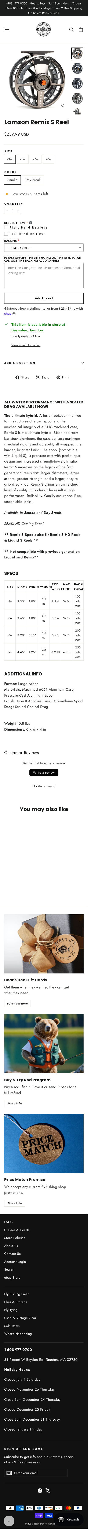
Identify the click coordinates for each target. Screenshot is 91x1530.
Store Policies (14, 1237)
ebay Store (12, 1277)
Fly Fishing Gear (16, 1294)
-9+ (48, 159)
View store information (25, 345)
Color (10, 172)
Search (9, 1269)
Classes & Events (16, 1230)
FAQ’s (8, 1222)
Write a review (44, 772)
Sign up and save (23, 1449)
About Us (11, 1245)
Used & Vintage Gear (20, 1317)
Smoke (12, 179)
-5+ (22, 159)
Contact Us (12, 1253)
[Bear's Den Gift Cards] (44, 943)
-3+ (9, 159)
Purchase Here (17, 1003)
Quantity (13, 203)
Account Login (15, 1261)
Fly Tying (11, 1309)
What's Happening (18, 1333)
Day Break (33, 179)
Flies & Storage (15, 1302)
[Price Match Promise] (44, 1143)
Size (8, 151)
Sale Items (11, 1325)
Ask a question (20, 363)
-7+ (35, 159)
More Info (15, 1103)
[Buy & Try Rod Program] (44, 1043)
